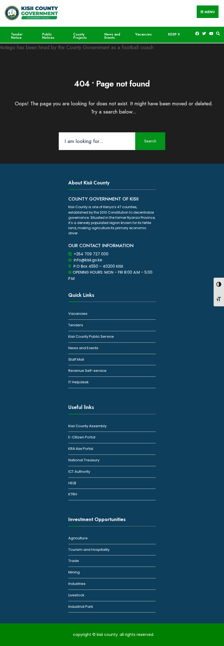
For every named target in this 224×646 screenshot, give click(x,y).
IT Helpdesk (78, 382)
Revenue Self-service (87, 370)
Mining (74, 572)
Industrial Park (80, 606)
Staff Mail (76, 359)
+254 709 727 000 (91, 254)
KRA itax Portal (80, 448)
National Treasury (83, 460)
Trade (73, 560)
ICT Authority (79, 471)
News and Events (112, 36)
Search (150, 141)
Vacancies (143, 34)
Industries (77, 583)
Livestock (76, 595)
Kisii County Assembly (87, 426)
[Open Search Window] (217, 33)
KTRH (72, 494)
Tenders (75, 325)
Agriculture (78, 538)
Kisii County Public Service (91, 336)
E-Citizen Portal (81, 437)
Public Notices (48, 36)
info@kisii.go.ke (88, 260)
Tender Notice (17, 36)
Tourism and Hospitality (89, 549)
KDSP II (173, 34)
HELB (72, 483)
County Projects (80, 36)
